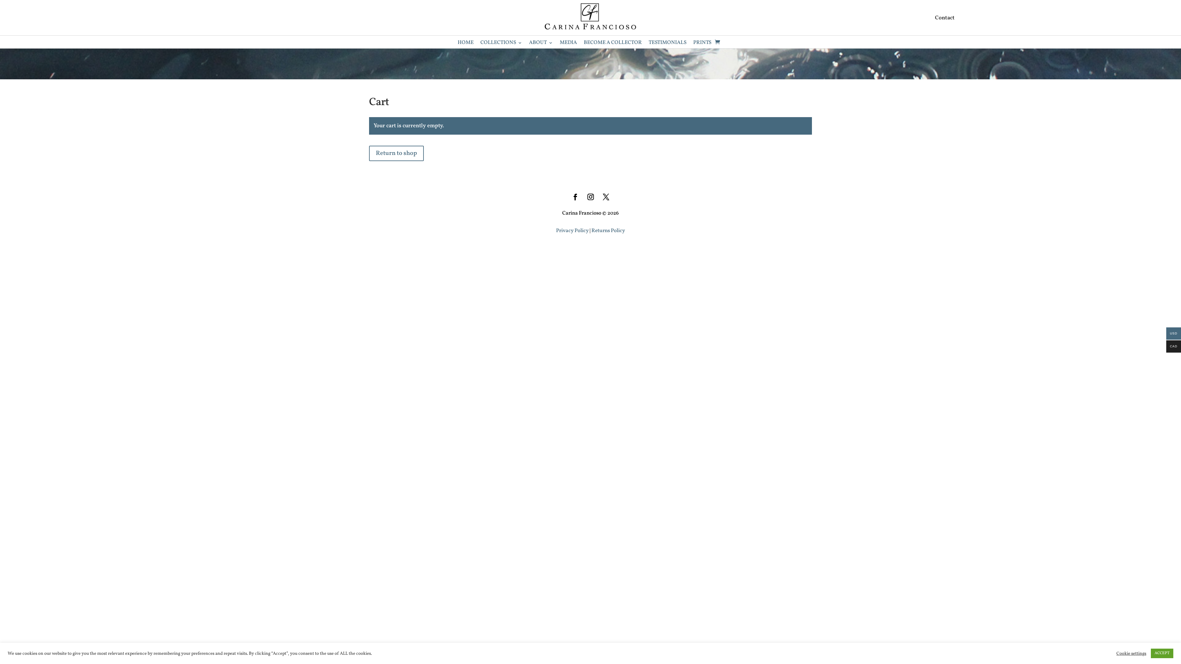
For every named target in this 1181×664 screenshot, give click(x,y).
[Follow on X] (605, 197)
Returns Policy (608, 230)
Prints (702, 43)
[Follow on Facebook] (575, 197)
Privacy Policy (572, 230)
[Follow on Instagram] (590, 197)
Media (568, 43)
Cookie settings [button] (1131, 653)
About (538, 43)
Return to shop (396, 153)
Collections (498, 43)
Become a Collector (613, 43)
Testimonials (667, 43)
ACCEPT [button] (1162, 653)
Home (466, 43)
